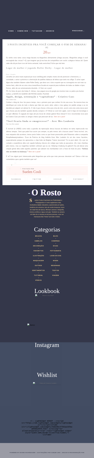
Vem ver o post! (59, 117)
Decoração (38, 246)
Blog (55, 236)
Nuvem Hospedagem (27, 452)
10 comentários (78, 171)
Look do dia (55, 256)
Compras (55, 241)
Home (11, 31)
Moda (55, 260)
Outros (38, 265)
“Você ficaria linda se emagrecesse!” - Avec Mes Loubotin (40, 121)
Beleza (38, 236)
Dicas (55, 246)
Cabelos (38, 241)
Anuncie (50, 31)
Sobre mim (22, 31)
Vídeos (38, 280)
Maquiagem (38, 260)
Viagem (55, 275)
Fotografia (55, 251)
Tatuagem (37, 31)
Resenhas (55, 265)
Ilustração (38, 256)
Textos (55, 270)
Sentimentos (38, 270)
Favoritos (38, 251)
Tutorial (38, 275)
